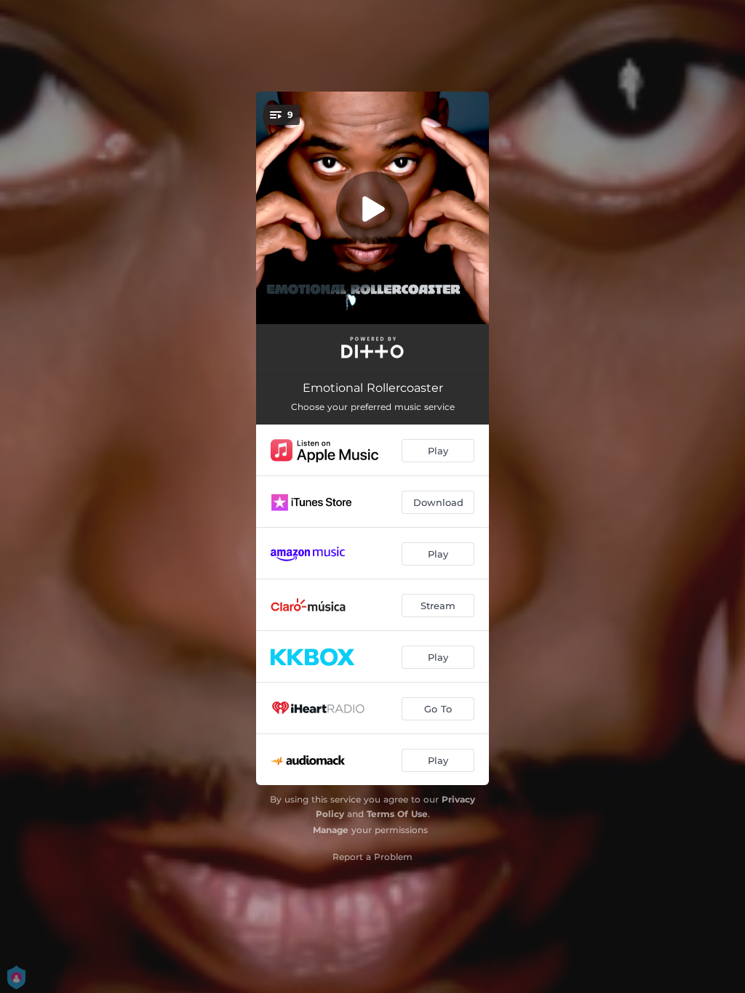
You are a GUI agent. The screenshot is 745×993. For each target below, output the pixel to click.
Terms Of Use (397, 813)
